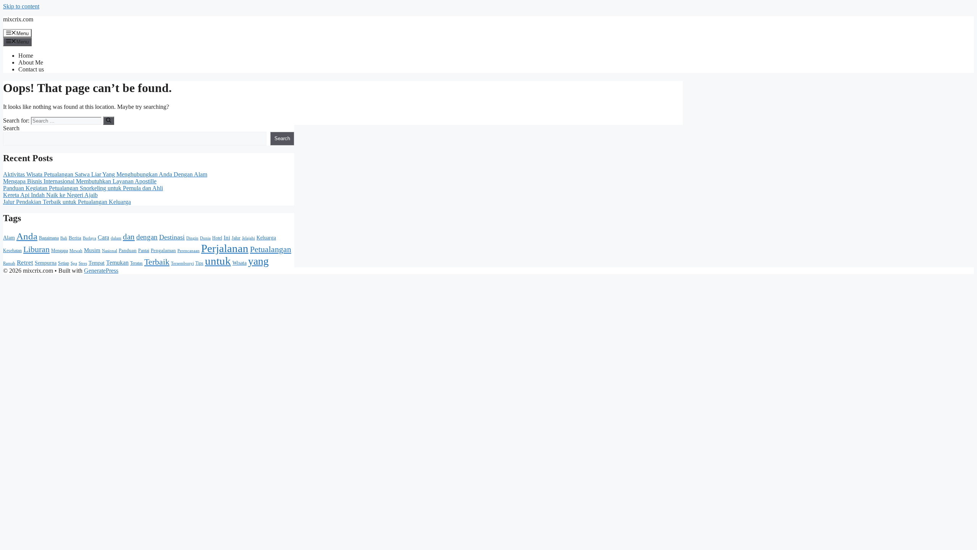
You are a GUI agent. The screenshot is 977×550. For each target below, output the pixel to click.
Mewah (75, 250)
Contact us (31, 69)
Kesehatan (12, 250)
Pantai (143, 250)
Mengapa (59, 250)
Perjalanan (224, 248)
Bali (63, 238)
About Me (30, 62)
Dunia (205, 238)
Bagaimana (49, 238)
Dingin (192, 238)
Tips (199, 263)
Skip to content (21, 6)
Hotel (217, 238)
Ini (227, 238)
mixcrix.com (18, 19)
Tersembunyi (182, 263)
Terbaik (156, 262)
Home (25, 55)
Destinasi (172, 237)
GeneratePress (101, 270)
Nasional (109, 251)
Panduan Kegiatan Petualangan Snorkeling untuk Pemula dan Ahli (83, 188)
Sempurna (45, 263)
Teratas (136, 263)
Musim (92, 250)
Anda (26, 236)
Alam (9, 238)
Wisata (239, 263)
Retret (25, 262)
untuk (218, 261)
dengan (147, 237)
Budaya (89, 238)
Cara (103, 237)
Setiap (63, 263)
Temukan (117, 262)
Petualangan (270, 249)
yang (258, 261)
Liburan (36, 249)
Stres (83, 263)
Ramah (9, 263)
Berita (75, 238)
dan (129, 236)
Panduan (128, 250)
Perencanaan (188, 251)
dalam (116, 238)
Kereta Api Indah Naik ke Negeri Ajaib (50, 195)
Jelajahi (248, 238)
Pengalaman (163, 250)
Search (11, 128)
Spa (74, 263)
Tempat (97, 263)
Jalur (236, 238)
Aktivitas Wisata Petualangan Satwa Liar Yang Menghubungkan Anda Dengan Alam (105, 174)
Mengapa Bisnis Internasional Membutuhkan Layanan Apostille (79, 181)
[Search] (108, 120)
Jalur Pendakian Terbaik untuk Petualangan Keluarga (67, 202)
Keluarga (266, 238)
